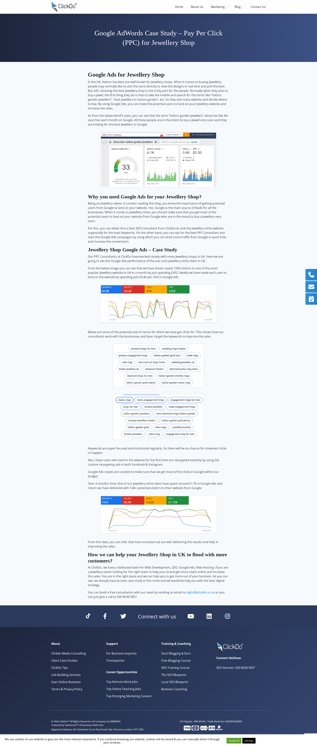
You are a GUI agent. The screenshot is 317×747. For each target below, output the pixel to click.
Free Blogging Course (176, 661)
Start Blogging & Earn (176, 653)
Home (179, 7)
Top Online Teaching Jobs (123, 689)
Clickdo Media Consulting (68, 653)
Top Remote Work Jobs (122, 682)
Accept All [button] (234, 740)
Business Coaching (174, 689)
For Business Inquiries (121, 653)
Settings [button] (249, 740)
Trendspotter (115, 661)
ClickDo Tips (59, 668)
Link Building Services (66, 675)
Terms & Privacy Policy (66, 689)
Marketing (218, 7)
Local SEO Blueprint (174, 682)
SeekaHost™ (71, 725)
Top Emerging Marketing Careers (129, 696)
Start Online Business (66, 682)
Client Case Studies (64, 661)
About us (197, 7)
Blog (238, 7)
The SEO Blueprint (173, 675)
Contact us (258, 7)
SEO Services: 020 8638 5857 (235, 668)
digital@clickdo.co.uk (200, 592)
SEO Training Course (175, 668)
